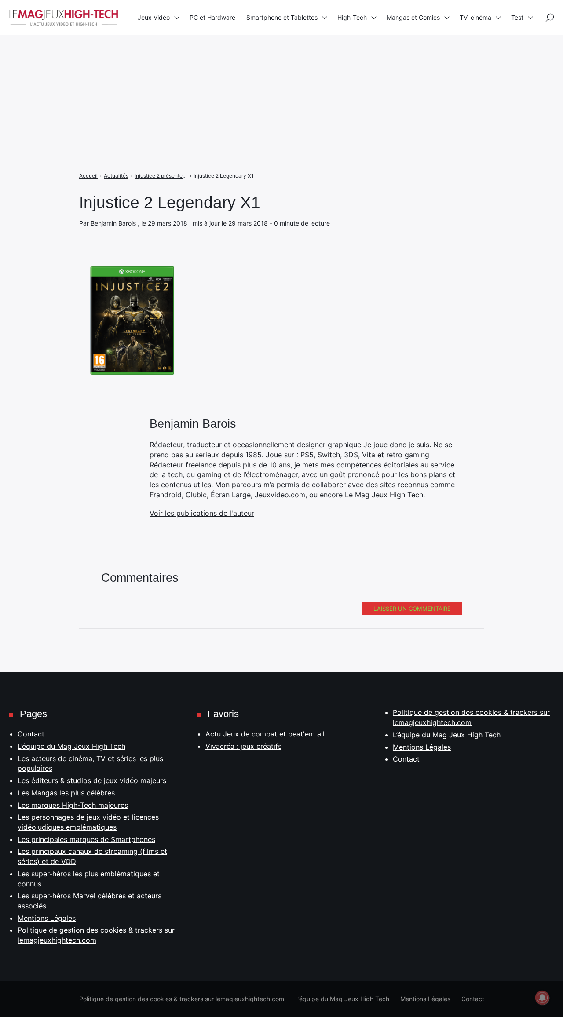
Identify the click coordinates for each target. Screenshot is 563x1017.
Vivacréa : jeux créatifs (243, 746)
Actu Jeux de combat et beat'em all (265, 733)
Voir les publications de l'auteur (202, 513)
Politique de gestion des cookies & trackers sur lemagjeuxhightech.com (181, 998)
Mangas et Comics (413, 17)
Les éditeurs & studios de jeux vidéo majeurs (92, 780)
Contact (31, 733)
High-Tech (352, 17)
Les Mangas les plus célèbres (66, 792)
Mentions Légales (47, 918)
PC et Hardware (212, 17)
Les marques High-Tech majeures (73, 805)
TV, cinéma (475, 17)
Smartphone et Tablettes (282, 17)
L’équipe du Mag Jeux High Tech (71, 746)
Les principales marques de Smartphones (86, 839)
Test (517, 17)
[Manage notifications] (542, 998)
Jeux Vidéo (154, 17)
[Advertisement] (264, 61)
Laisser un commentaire (412, 608)
